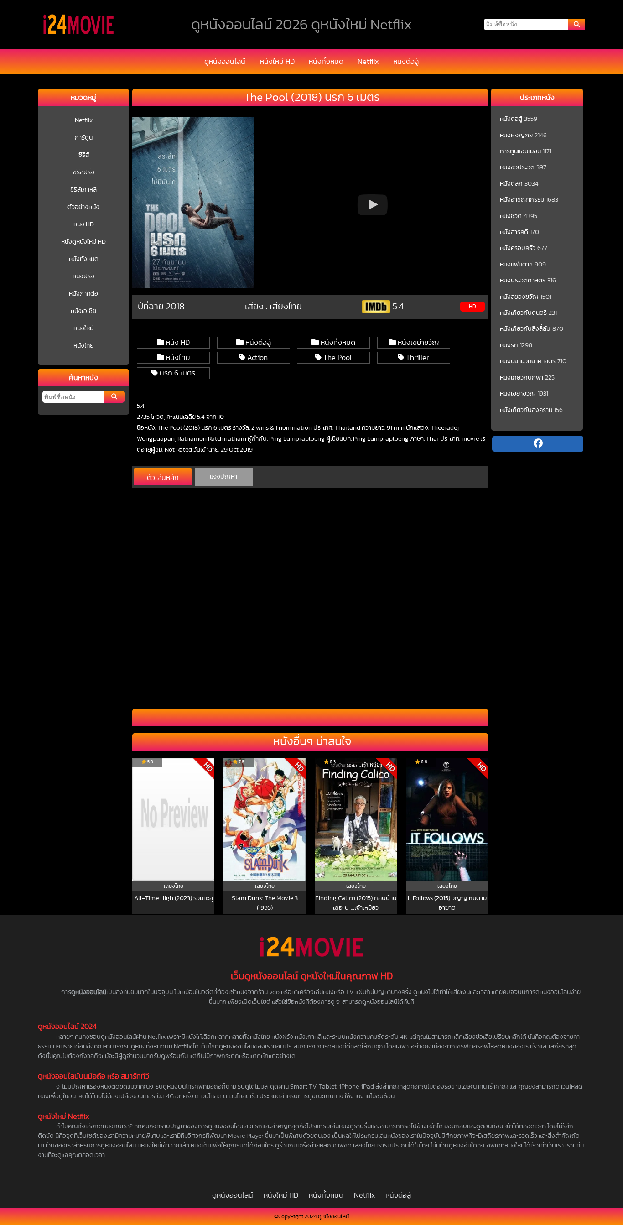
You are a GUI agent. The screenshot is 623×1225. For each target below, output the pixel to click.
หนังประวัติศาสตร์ (522, 280)
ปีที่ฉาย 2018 (161, 306)
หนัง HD (83, 224)
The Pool (337, 357)
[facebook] (537, 444)
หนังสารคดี (514, 232)
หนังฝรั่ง (83, 276)
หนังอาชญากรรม (522, 200)
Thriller (416, 357)
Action (256, 357)
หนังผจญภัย (516, 135)
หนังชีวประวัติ (517, 167)
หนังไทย (83, 346)
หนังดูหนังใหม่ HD (83, 242)
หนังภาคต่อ (83, 294)
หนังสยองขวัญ (519, 297)
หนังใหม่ (83, 328)
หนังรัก (509, 345)
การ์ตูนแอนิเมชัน (520, 151)
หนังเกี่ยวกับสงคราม (526, 410)
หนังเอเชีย (83, 311)
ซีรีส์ (83, 155)
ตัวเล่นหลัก (163, 477)
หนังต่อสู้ (406, 61)
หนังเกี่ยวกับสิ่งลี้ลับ (525, 329)
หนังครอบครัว (517, 248)
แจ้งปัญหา (223, 477)
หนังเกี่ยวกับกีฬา (521, 378)
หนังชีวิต (511, 216)
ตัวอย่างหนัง (83, 207)
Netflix (368, 61)
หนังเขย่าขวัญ (417, 342)
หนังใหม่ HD (277, 61)
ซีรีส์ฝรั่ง (83, 172)
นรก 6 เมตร (176, 373)
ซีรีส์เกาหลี (83, 190)
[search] (576, 24)
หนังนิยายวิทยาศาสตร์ (528, 361)
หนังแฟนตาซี (516, 264)
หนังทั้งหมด (326, 61)
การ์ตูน (84, 138)
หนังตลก (511, 184)
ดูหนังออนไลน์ (224, 61)
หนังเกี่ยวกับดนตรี (523, 313)
